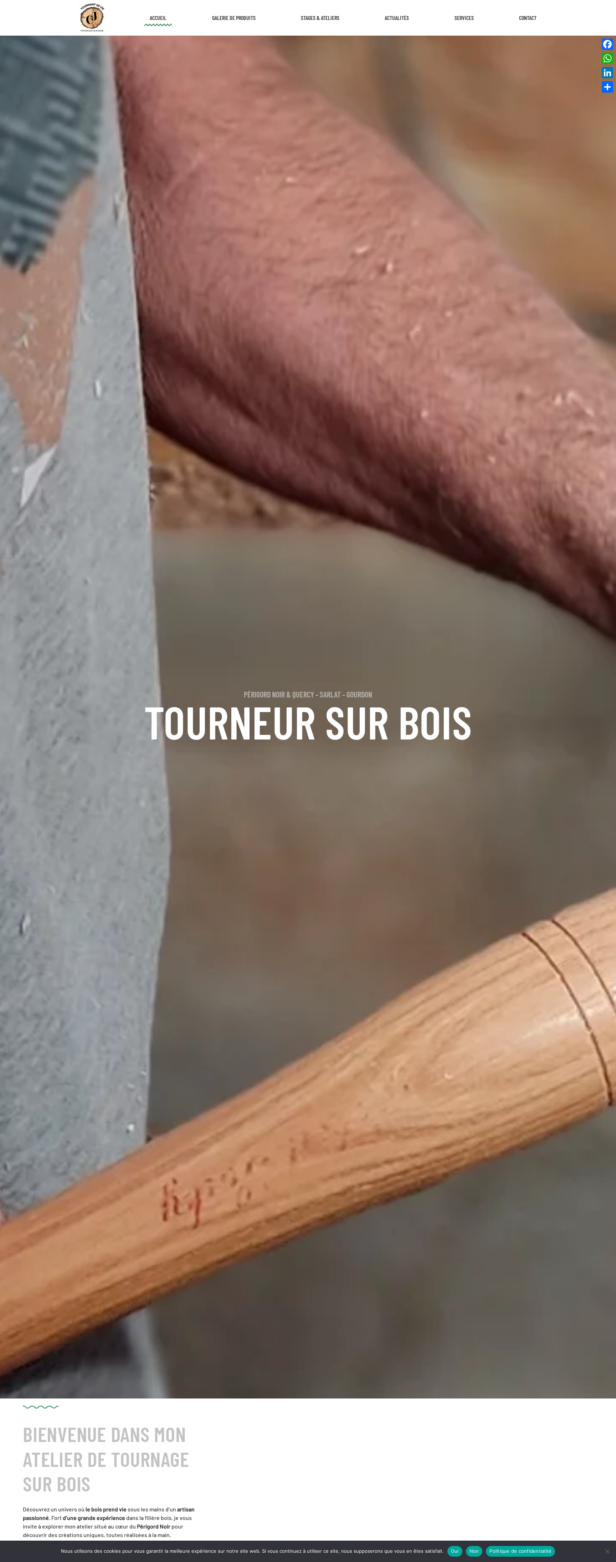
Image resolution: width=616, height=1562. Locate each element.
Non (474, 1551)
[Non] (607, 1551)
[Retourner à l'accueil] (92, 18)
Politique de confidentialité (520, 1551)
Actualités (397, 17)
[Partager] (607, 87)
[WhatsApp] (607, 58)
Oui (455, 1551)
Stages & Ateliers (320, 17)
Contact (528, 17)
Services (464, 17)
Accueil (158, 17)
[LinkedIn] (607, 73)
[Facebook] (607, 44)
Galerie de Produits (234, 17)
